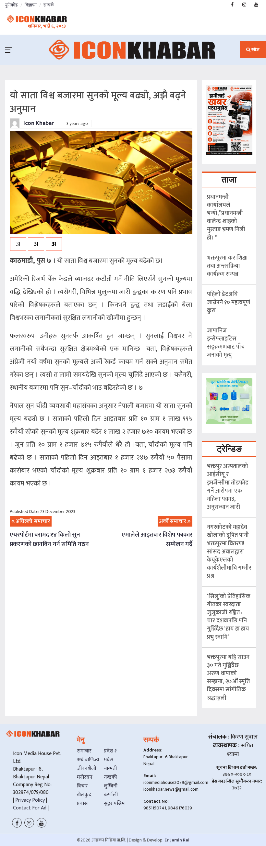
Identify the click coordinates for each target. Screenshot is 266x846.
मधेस (108, 759)
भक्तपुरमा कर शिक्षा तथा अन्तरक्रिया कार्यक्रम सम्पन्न (227, 266)
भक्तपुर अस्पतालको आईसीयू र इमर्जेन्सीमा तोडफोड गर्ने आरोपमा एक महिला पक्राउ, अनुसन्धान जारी (227, 487)
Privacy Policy (29, 800)
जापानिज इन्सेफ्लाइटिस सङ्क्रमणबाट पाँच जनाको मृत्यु (226, 343)
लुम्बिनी (110, 786)
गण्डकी (110, 777)
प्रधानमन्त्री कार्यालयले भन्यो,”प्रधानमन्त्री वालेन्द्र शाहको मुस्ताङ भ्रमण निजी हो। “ (226, 217)
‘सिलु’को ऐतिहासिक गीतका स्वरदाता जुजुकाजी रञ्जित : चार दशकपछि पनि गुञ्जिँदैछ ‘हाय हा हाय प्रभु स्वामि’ (228, 617)
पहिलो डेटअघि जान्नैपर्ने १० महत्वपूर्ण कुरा (228, 302)
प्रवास (82, 803)
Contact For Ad (29, 808)
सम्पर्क (48, 5)
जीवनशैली (86, 768)
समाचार (84, 751)
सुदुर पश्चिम (114, 803)
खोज (255, 49)
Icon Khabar (38, 123)
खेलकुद (84, 794)
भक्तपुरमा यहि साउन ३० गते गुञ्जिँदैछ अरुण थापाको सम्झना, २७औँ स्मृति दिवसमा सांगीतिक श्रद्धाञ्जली (228, 677)
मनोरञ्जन (84, 777)
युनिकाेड (11, 5)
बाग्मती (110, 768)
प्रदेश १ (110, 751)
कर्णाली (111, 794)
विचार (82, 786)
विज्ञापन (31, 5)
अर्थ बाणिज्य (88, 759)
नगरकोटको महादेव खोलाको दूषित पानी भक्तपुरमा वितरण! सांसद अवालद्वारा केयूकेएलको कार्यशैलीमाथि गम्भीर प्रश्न (229, 551)
